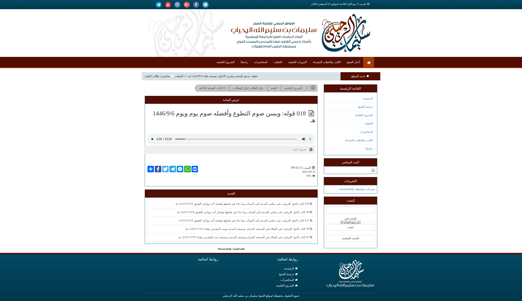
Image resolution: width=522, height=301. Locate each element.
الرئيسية (368, 98)
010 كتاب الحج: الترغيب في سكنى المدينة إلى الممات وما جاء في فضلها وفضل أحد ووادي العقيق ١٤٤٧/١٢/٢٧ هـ (242, 203)
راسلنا (244, 62)
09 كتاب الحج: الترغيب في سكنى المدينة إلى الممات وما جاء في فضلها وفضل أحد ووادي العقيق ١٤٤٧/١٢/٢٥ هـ (243, 212)
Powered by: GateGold (231, 248)
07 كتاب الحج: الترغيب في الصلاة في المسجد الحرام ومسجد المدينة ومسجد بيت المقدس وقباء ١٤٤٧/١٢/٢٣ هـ (244, 237)
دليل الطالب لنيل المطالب (248, 88)
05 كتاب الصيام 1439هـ (212, 88)
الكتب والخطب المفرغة (327, 62)
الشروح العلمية (225, 62)
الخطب (278, 62)
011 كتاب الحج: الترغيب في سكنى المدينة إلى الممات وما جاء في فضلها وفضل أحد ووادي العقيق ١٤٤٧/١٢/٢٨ (244, 220)
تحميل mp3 (301, 149)
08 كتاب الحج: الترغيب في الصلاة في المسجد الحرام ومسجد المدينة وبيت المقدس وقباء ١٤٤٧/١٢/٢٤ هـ (248, 228)
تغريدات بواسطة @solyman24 (357, 189)
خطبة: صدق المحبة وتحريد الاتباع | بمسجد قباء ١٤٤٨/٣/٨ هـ (228, 76)
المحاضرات (261, 62)
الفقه (274, 88)
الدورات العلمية (297, 62)
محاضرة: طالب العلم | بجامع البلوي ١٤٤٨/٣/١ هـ (147, 76)
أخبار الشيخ (353, 62)
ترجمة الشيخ (365, 106)
